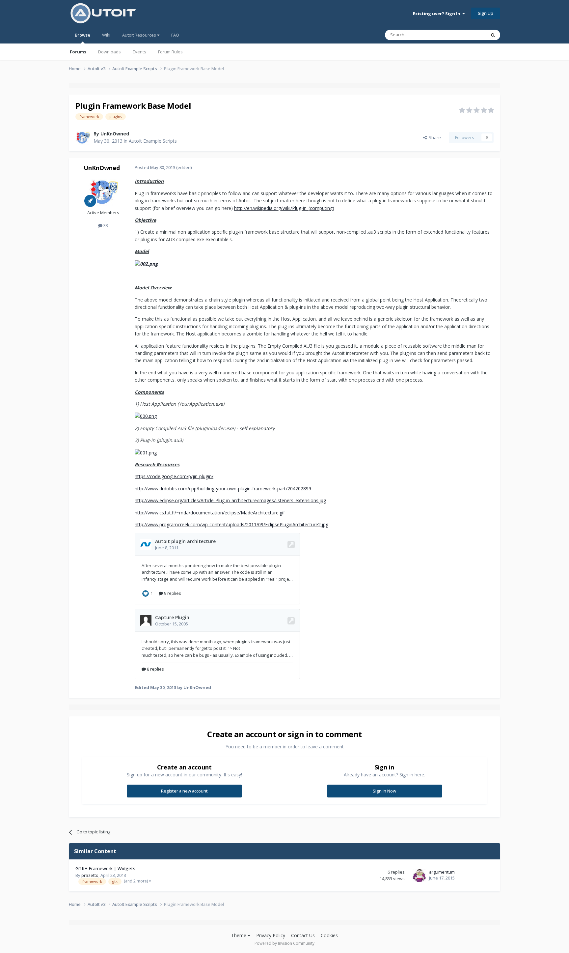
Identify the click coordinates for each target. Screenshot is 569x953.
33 (105, 225)
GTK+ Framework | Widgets (105, 868)
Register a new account (184, 791)
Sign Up (485, 13)
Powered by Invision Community (284, 943)
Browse (82, 35)
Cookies (329, 935)
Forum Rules (170, 52)
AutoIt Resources (139, 35)
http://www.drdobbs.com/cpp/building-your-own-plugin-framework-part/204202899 (223, 488)
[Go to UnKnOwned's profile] (82, 137)
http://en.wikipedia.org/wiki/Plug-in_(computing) (284, 208)
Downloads (109, 52)
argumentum (442, 872)
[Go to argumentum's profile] (419, 875)
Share (434, 137)
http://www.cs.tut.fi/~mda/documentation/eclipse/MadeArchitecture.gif (210, 512)
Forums (78, 52)
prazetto (89, 875)
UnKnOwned (114, 133)
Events (139, 52)
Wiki (106, 35)
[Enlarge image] (146, 263)
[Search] (493, 35)
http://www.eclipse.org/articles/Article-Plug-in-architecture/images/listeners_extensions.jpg (230, 500)
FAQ (175, 35)
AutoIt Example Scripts (153, 141)
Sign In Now (384, 791)
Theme (239, 935)
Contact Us (303, 935)
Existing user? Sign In (437, 13)
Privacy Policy (270, 935)
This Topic (467, 35)
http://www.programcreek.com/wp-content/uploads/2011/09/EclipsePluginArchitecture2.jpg (231, 524)
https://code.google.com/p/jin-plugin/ (174, 476)
